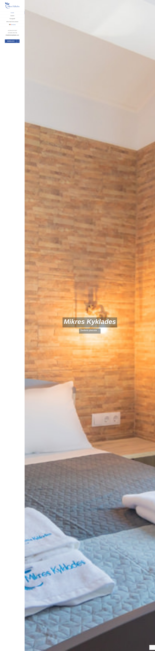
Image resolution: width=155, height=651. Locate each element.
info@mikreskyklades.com (12, 35)
